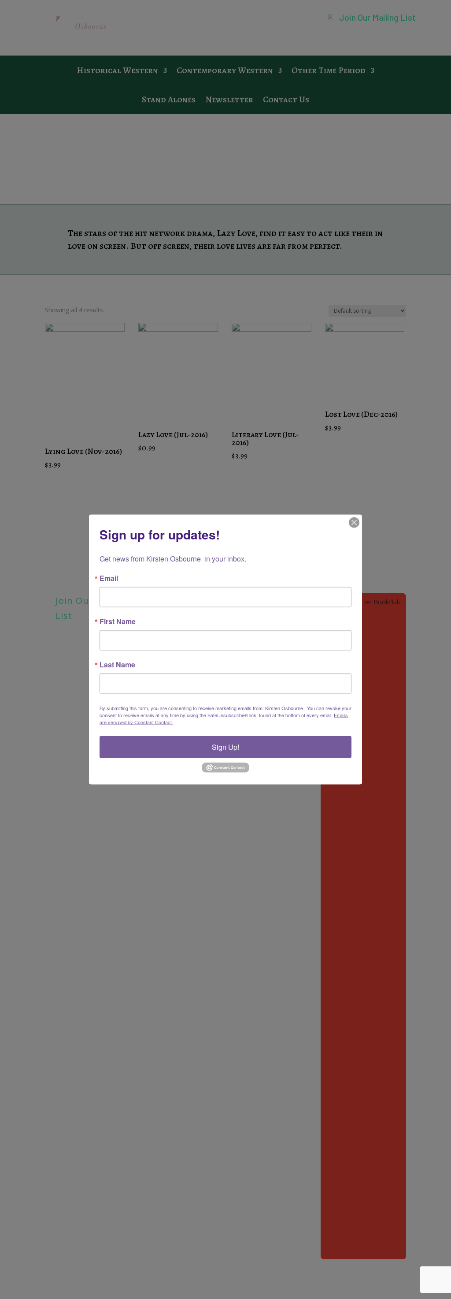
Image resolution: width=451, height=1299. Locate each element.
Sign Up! (225, 746)
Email (109, 577)
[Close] (354, 522)
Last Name (117, 664)
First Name (118, 621)
